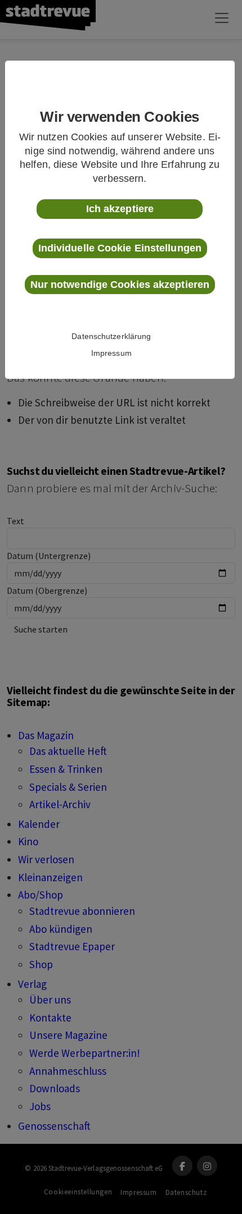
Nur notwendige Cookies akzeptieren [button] (119, 284)
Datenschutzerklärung (111, 336)
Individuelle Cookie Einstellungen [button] (119, 248)
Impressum (111, 353)
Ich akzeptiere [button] (120, 208)
